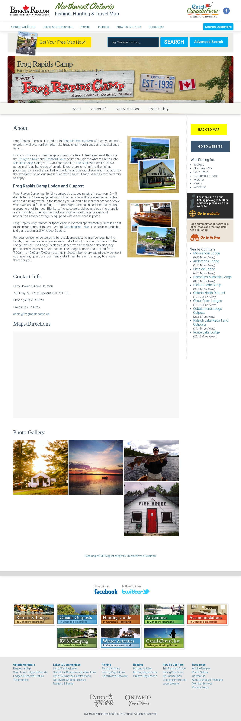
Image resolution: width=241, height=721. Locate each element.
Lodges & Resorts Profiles (28, 676)
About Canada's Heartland (207, 679)
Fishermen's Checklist (114, 676)
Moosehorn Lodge (206, 253)
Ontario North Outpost (209, 293)
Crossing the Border (174, 679)
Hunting (103, 27)
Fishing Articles (111, 668)
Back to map (209, 129)
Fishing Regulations (113, 672)
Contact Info (99, 109)
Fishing (86, 27)
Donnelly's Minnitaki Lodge (212, 277)
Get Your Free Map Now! (63, 42)
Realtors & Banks (63, 683)
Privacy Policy (200, 687)
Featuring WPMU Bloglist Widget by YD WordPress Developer (120, 555)
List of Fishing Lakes (65, 668)
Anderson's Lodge (206, 261)
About (77, 109)
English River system (78, 141)
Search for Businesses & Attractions (74, 672)
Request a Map (22, 668)
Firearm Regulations (145, 676)
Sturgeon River (28, 159)
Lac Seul (82, 163)
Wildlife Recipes (201, 668)
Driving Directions (173, 672)
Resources (156, 27)
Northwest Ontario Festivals (69, 679)
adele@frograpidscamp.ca (31, 314)
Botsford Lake (55, 159)
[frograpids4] (40, 467)
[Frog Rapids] (151, 509)
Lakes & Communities (58, 27)
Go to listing (210, 237)
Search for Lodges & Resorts (30, 672)
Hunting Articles (142, 668)
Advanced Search (208, 42)
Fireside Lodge (204, 269)
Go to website (208, 213)
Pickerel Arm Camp (207, 285)
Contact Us (198, 676)
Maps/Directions (128, 109)
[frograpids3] (96, 467)
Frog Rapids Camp (45, 63)
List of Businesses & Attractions (72, 676)
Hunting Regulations (145, 672)
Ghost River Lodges (207, 301)
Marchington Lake (76, 227)
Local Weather (171, 683)
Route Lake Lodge (206, 332)
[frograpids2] (151, 460)
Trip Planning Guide (174, 668)
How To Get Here (129, 27)
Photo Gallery (159, 109)
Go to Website (210, 146)
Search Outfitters (218, 27)
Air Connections (172, 676)
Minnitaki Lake (23, 163)
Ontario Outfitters (23, 27)
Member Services (202, 683)
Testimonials (21, 679)
